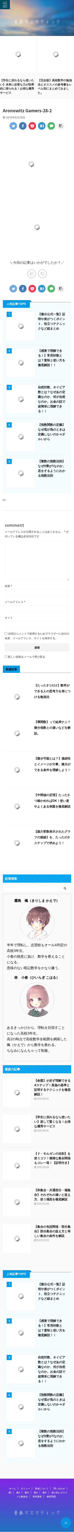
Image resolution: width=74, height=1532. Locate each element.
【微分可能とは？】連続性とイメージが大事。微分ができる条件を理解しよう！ (52, 764)
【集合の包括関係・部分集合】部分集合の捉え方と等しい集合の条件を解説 (52, 1231)
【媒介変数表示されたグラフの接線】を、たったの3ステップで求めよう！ (52, 837)
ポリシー (25, 1488)
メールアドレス (15, 601)
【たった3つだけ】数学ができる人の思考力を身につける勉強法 (52, 691)
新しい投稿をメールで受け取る (26, 656)
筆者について (42, 1488)
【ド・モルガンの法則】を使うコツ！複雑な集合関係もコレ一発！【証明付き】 (52, 1158)
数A (36, 1492)
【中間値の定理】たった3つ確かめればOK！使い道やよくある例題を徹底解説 (52, 800)
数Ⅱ (18, 1492)
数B (44, 1492)
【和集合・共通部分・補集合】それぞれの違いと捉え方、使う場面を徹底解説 (52, 1194)
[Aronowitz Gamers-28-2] (42, 126)
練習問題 (51, 1496)
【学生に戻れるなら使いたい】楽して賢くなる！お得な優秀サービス (52, 1121)
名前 (8, 586)
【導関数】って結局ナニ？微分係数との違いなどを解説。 (52, 727)
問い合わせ (59, 1488)
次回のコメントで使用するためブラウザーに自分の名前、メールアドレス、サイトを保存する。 (37, 636)
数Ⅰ (10, 1492)
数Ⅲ (27, 1492)
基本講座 (37, 1496)
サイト (9, 617)
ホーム (12, 1488)
